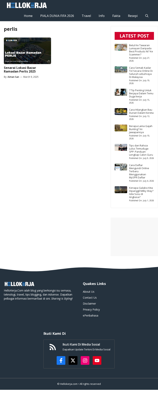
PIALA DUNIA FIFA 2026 (57, 16)
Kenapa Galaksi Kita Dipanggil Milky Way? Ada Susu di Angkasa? (141, 192)
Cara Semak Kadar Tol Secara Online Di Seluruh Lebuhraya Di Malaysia (141, 72)
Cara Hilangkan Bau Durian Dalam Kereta (141, 111)
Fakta (116, 16)
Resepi (133, 16)
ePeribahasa (90, 315)
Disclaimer (89, 303)
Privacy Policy (91, 309)
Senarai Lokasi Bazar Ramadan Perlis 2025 (20, 69)
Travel (86, 16)
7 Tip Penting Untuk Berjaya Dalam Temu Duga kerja (141, 93)
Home (28, 16)
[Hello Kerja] (26, 5)
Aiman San (13, 76)
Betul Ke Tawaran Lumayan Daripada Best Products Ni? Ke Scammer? (141, 49)
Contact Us (90, 297)
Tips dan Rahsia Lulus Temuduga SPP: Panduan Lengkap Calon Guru (141, 150)
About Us (88, 291)
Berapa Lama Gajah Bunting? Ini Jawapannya (140, 129)
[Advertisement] (134, 237)
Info (102, 16)
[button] (146, 16)
